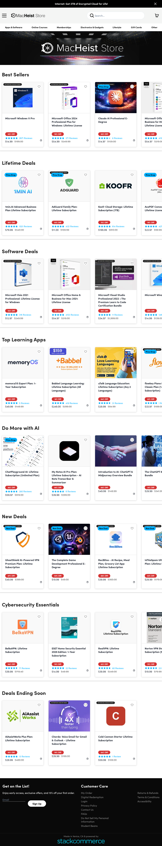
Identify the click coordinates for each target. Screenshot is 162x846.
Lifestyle (117, 27)
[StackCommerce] (81, 840)
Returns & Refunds (147, 793)
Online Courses (39, 27)
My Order (86, 793)
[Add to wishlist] (39, 86)
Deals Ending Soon (24, 692)
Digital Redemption (92, 797)
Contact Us (87, 809)
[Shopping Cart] (156, 15)
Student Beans (89, 825)
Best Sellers (15, 74)
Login (84, 801)
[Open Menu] (5, 15)
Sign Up (36, 803)
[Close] (155, 4)
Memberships (64, 27)
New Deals (14, 516)
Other (154, 27)
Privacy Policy (89, 805)
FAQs (84, 813)
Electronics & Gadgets (92, 27)
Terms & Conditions (148, 797)
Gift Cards (136, 27)
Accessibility (144, 801)
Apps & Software (13, 27)
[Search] (92, 15)
